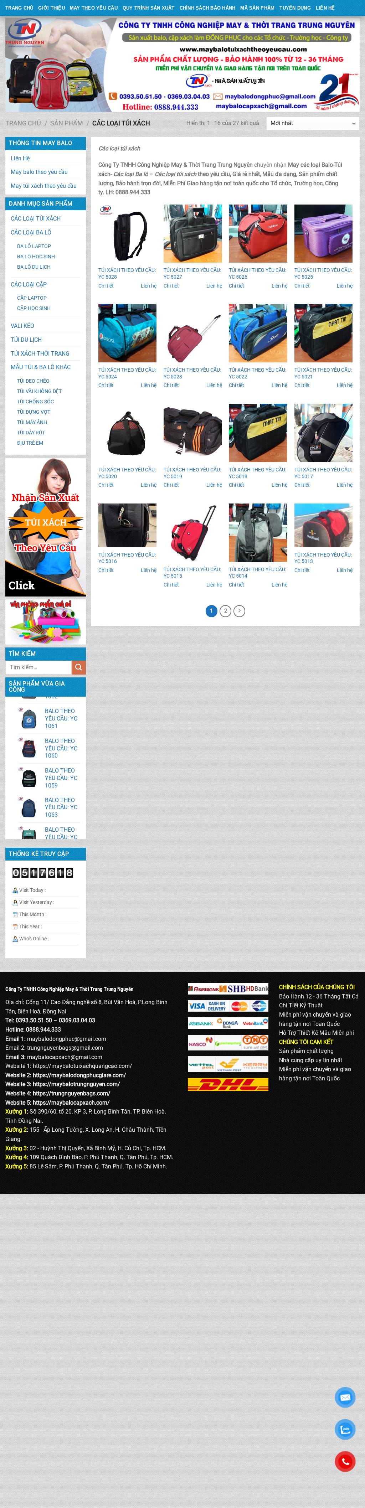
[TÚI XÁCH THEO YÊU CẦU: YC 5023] (193, 333)
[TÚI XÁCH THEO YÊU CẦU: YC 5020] (127, 433)
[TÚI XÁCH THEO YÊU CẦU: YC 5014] (258, 532)
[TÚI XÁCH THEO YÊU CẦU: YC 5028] (127, 234)
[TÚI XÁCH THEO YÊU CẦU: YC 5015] (193, 532)
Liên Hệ (325, 8)
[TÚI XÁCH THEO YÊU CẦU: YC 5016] (127, 525)
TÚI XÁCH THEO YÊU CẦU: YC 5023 (192, 373)
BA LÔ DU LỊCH (34, 267)
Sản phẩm (66, 123)
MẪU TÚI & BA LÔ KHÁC (41, 367)
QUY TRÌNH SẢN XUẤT (149, 8)
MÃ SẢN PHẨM (257, 8)
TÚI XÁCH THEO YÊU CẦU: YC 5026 (257, 273)
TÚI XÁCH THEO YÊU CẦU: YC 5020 (127, 473)
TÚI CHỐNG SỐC (35, 402)
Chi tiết (106, 286)
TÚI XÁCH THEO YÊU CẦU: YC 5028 (127, 273)
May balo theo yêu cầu (39, 172)
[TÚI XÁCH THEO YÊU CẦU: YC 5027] (193, 234)
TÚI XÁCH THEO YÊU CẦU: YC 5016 (127, 558)
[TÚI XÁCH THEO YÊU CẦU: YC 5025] (323, 234)
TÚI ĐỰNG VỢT (33, 412)
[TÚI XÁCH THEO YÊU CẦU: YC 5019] (193, 433)
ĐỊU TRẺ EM (30, 443)
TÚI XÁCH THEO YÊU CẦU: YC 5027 (192, 273)
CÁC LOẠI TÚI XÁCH (36, 218)
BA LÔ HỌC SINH (36, 257)
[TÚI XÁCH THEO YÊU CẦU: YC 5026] (258, 234)
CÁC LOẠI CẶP (29, 284)
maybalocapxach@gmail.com (64, 1057)
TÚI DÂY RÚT (31, 433)
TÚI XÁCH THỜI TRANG (40, 353)
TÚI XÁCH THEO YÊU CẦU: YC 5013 (323, 558)
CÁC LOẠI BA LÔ (31, 232)
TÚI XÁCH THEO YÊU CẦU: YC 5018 (257, 473)
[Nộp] (79, 668)
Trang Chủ (19, 8)
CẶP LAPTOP (32, 298)
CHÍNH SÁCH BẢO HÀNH (208, 8)
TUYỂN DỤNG (295, 8)
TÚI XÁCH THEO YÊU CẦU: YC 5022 (257, 373)
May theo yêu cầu (94, 8)
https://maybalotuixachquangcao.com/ (82, 1066)
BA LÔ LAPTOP (34, 246)
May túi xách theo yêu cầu (44, 185)
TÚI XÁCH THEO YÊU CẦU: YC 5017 (323, 473)
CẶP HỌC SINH (34, 308)
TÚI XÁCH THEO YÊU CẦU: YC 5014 (257, 573)
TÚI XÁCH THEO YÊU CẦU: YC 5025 (323, 273)
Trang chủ (23, 123)
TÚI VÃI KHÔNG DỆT (39, 391)
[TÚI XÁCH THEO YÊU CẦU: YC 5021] (323, 333)
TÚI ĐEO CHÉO (33, 381)
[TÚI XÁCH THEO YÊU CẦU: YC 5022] (258, 333)
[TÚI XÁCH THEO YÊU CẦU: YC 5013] (323, 525)
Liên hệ (148, 286)
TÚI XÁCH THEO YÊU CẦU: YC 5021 (323, 373)
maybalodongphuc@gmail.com (66, 1039)
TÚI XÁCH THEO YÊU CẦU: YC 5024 (127, 373)
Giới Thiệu (51, 8)
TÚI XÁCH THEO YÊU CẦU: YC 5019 (192, 473)
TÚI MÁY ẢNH (32, 422)
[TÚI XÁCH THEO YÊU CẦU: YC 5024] (127, 333)
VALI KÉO (22, 325)
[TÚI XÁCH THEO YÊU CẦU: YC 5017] (323, 433)
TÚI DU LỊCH (26, 339)
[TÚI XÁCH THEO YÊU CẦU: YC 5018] (258, 433)
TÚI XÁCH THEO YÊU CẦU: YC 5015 (192, 573)
